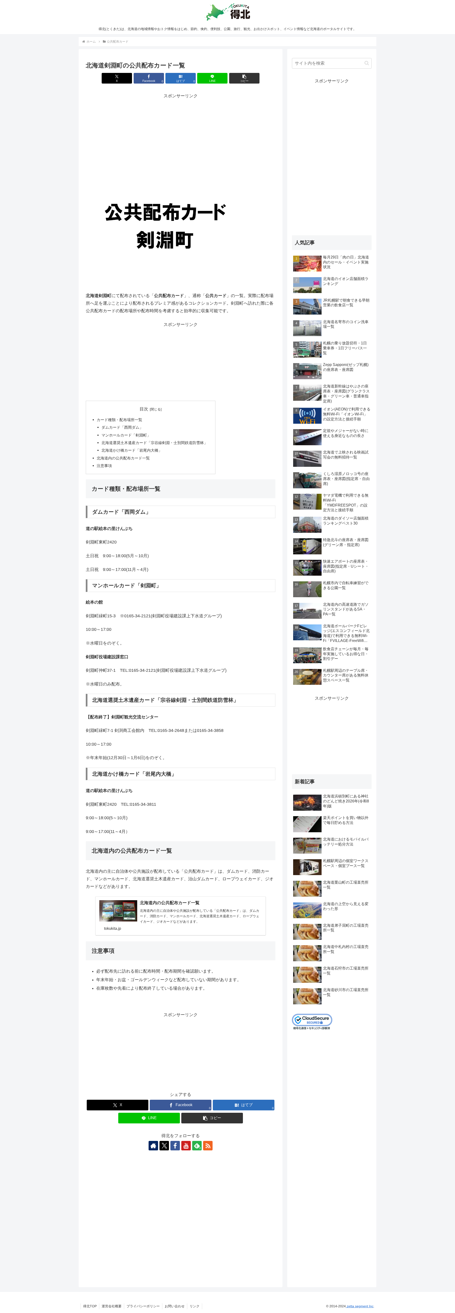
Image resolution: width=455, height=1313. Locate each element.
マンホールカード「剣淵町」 (126, 435)
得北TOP (90, 1306)
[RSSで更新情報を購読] (208, 1145)
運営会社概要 (112, 1306)
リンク (195, 1306)
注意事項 (104, 465)
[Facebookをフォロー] (175, 1145)
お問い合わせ (175, 1306)
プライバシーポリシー (143, 1306)
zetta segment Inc (359, 1306)
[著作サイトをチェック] (153, 1145)
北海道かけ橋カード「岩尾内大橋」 (131, 450)
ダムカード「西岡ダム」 (122, 427)
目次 (144, 409)
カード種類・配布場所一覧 (119, 420)
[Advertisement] (180, 133)
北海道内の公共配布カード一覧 (123, 458)
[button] (244, 78)
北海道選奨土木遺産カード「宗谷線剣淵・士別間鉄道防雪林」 (154, 443)
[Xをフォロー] (164, 1145)
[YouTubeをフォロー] (186, 1145)
